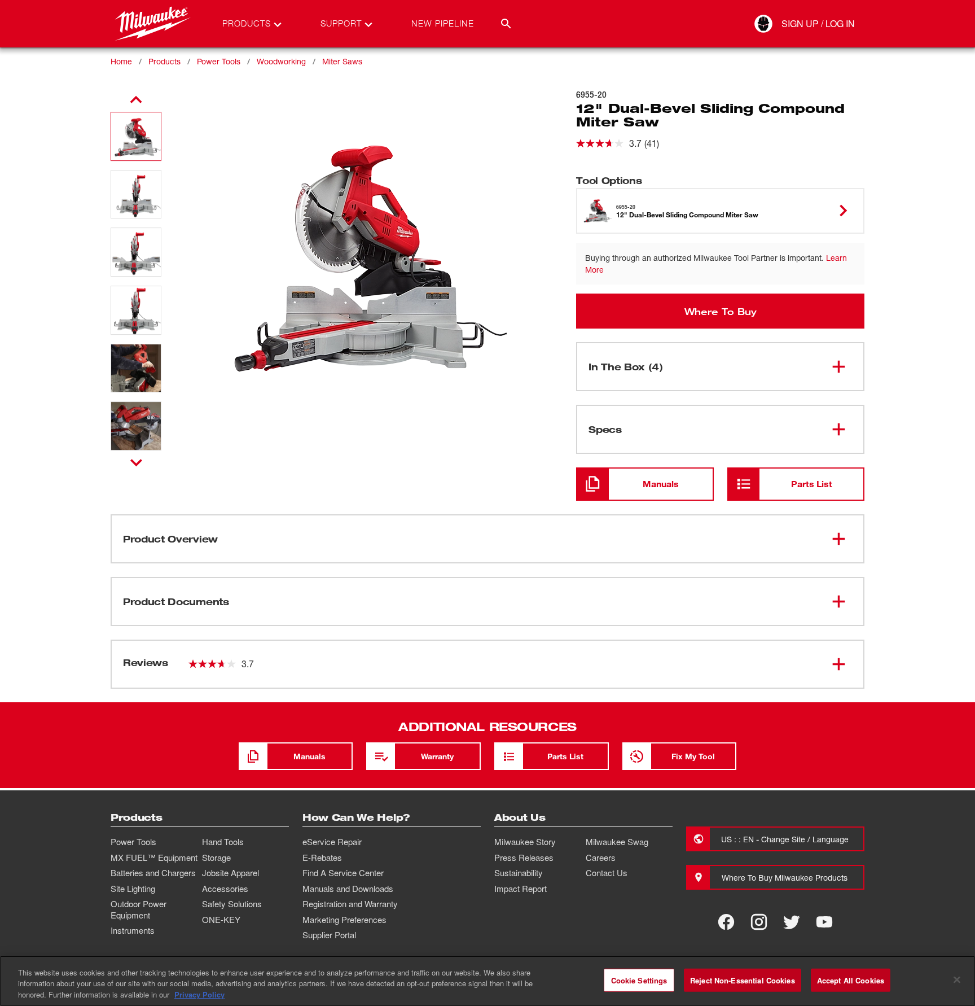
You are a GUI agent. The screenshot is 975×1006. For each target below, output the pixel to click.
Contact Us (606, 872)
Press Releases (524, 857)
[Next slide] (136, 462)
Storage (216, 857)
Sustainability (518, 872)
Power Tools (218, 61)
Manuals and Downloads (347, 888)
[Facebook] (726, 921)
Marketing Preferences (344, 919)
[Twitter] (791, 921)
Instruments (133, 930)
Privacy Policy (199, 994)
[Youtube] (824, 921)
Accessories (225, 888)
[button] (136, 136)
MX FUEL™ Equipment (154, 857)
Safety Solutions (232, 903)
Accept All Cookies (850, 979)
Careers (601, 857)
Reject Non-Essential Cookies (742, 979)
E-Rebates (322, 857)
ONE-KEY (221, 919)
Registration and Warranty (350, 903)
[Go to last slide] (136, 100)
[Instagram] (758, 921)
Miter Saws (342, 61)
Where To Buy (720, 311)
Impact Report (520, 888)
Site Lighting (133, 888)
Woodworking (281, 61)
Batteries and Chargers (153, 872)
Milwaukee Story (525, 841)
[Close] (957, 979)
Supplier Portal (329, 935)
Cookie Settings (639, 979)
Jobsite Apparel (230, 872)
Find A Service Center (343, 872)
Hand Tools (223, 841)
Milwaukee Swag (617, 841)
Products (164, 61)
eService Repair (332, 841)
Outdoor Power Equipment (138, 909)
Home (121, 61)
